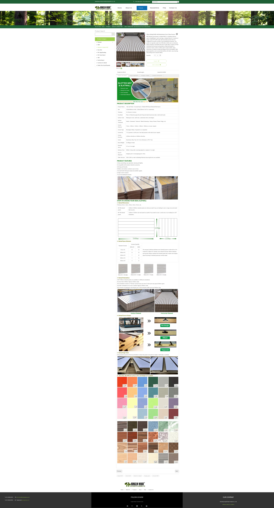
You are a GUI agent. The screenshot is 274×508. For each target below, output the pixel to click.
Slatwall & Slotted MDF (103, 47)
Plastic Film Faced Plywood (104, 65)
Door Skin (100, 50)
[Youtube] (146, 505)
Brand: (138, 72)
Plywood (99, 42)
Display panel (147, 476)
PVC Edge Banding (102, 52)
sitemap (224, 504)
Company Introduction (157, 75)
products (232, 504)
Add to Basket (155, 65)
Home (122, 489)
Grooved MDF (155, 476)
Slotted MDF (128, 476)
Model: (119, 72)
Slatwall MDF (120, 476)
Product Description (122, 75)
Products (135, 489)
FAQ (145, 489)
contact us (228, 504)
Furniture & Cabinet (102, 62)
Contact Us (150, 489)
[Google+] (132, 505)
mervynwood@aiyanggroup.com (23, 497)
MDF (99, 44)
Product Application (134, 75)
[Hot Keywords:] (178, 2)
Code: (158, 72)
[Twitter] (142, 505)
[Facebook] (127, 505)
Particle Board (101, 60)
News (140, 489)
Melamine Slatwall (137, 476)
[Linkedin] (137, 505)
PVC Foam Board (101, 55)
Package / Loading (145, 75)
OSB (98, 57)
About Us (128, 489)
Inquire (155, 61)
